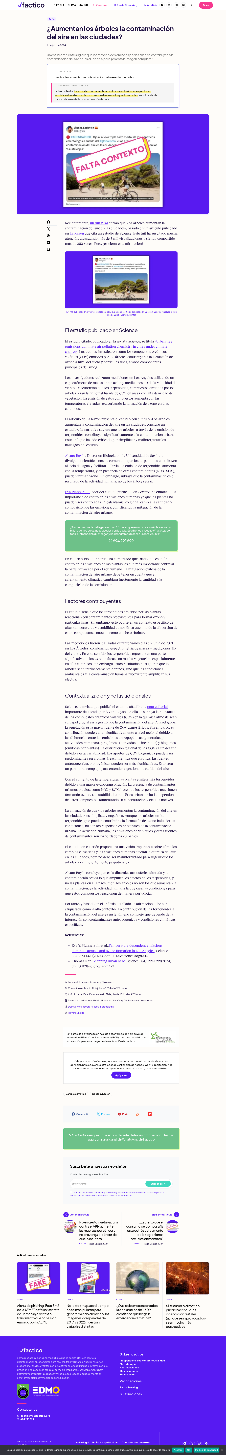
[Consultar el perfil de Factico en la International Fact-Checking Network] (23, 1391)
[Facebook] (162, 5)
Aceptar (178, 1450)
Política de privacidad (105, 1442)
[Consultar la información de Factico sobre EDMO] (46, 1391)
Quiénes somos (129, 1370)
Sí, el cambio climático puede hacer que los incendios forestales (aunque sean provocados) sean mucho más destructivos (186, 1316)
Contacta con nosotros (136, 1442)
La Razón (77, 233)
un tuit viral (99, 223)
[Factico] (64, 1350)
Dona (206, 5)
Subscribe (156, 1183)
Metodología (128, 1363)
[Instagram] (176, 5)
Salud (82, 1244)
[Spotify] (183, 5)
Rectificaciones (129, 1367)
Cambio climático (76, 1093)
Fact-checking (129, 1387)
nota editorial (157, 707)
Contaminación (101, 1093)
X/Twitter (131, 315)
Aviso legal (82, 1442)
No (188, 1450)
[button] (190, 4)
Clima (51, 19)
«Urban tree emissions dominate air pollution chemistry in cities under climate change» (118, 346)
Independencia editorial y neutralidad (142, 1360)
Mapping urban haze (109, 961)
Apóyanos (121, 1075)
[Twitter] (169, 5)
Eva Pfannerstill (77, 492)
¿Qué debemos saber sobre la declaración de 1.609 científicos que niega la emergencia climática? (137, 1311)
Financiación (127, 1374)
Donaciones (132, 1394)
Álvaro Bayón (75, 455)
